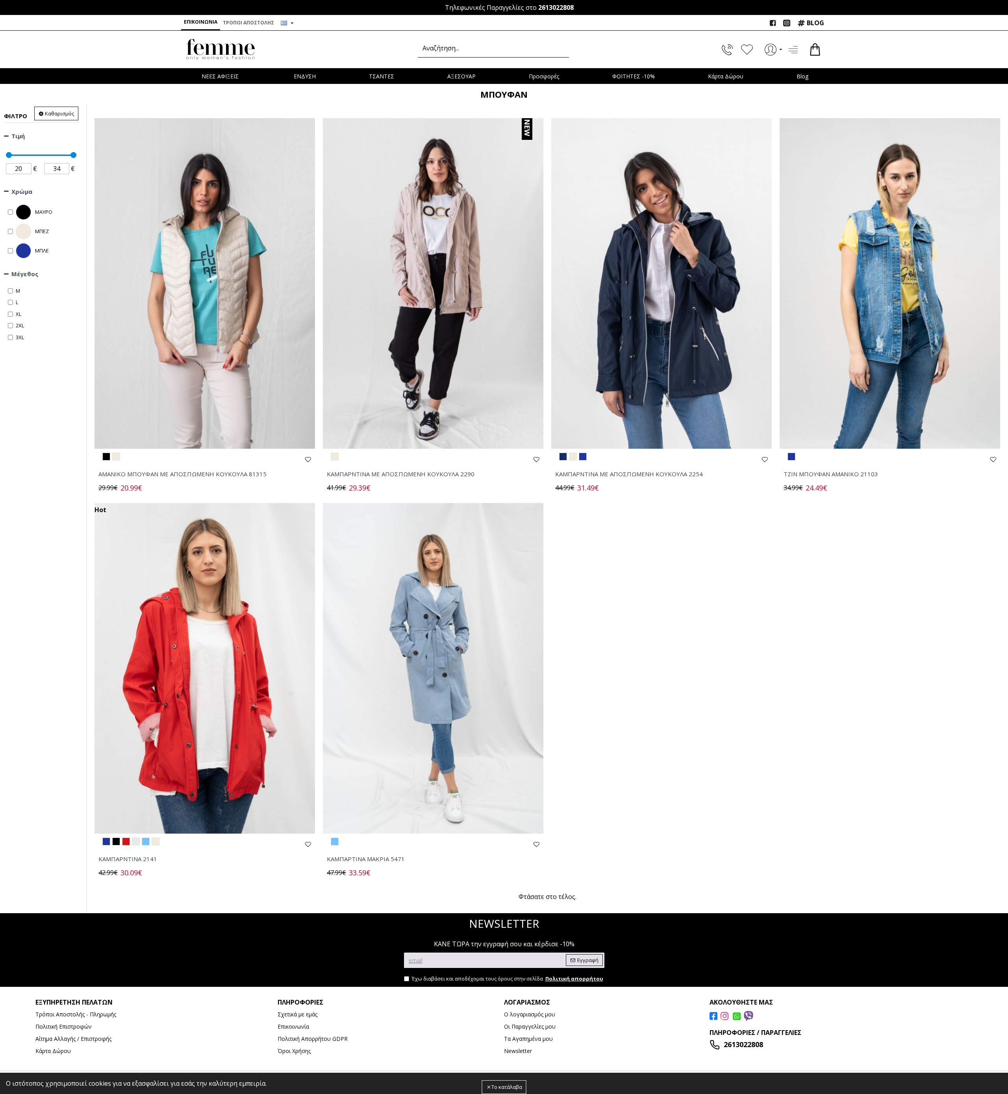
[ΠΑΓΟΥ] (136, 841)
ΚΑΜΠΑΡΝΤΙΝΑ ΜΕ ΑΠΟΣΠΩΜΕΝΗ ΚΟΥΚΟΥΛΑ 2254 (629, 474)
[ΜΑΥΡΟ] (106, 457)
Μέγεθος (24, 274)
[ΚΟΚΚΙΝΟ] (126, 841)
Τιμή (18, 136)
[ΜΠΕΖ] (116, 457)
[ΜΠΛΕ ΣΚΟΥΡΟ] (563, 457)
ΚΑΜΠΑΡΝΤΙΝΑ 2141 (127, 859)
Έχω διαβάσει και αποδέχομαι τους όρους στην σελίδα (507, 978)
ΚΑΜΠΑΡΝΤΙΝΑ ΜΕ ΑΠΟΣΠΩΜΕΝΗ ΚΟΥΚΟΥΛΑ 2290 (400, 474)
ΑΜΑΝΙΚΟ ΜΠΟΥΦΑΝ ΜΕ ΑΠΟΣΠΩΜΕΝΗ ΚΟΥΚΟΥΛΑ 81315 (182, 474)
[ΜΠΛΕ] (583, 457)
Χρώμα (21, 191)
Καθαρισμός (59, 113)
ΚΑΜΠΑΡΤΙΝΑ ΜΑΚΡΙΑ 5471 (366, 859)
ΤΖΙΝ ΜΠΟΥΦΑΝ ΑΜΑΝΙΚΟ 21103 (831, 474)
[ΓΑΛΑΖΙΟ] (146, 841)
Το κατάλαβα (506, 1086)
